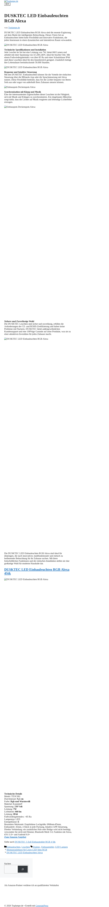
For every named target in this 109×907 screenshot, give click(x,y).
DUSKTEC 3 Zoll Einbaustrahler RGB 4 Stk (35, 842)
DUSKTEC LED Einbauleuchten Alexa (25, 852)
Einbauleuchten (13, 847)
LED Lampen (61, 847)
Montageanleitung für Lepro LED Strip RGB (27, 850)
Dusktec (36, 847)
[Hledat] (23, 869)
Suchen (7, 863)
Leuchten (26, 847)
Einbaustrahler (47, 847)
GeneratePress (41, 905)
